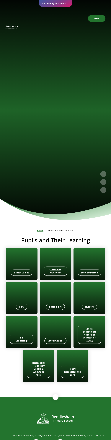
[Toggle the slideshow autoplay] (103, 190)
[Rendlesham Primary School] (12, 16)
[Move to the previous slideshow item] (103, 174)
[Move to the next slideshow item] (103, 182)
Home (40, 230)
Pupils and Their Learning (61, 230)
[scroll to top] (55, 397)
